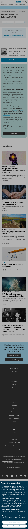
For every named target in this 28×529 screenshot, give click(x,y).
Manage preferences (8, 516)
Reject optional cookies (14, 526)
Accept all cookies (14, 522)
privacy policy (10, 509)
